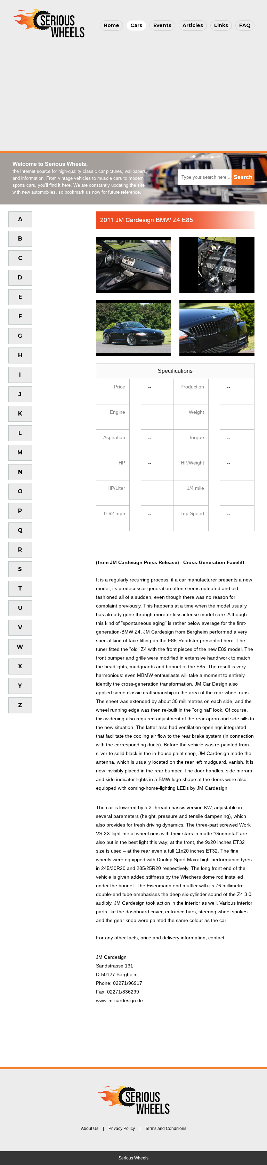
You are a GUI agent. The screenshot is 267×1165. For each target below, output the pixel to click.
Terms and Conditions (165, 1128)
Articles (193, 25)
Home (111, 25)
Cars (136, 25)
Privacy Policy (121, 1128)
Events (162, 25)
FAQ (245, 25)
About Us (89, 1128)
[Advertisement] (133, 92)
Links (221, 25)
